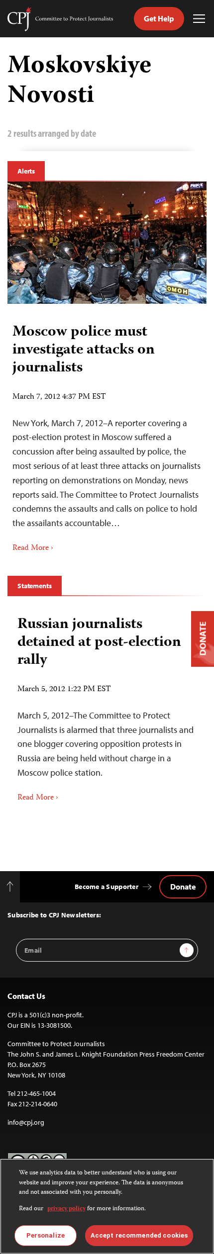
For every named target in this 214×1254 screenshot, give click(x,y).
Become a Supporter (106, 886)
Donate (183, 887)
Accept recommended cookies (139, 1235)
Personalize (45, 1235)
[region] (107, 1206)
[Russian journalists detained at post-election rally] (107, 705)
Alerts (26, 171)
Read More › (32, 548)
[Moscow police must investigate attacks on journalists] (107, 242)
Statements (34, 585)
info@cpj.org (25, 1122)
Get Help (159, 18)
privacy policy (66, 1209)
